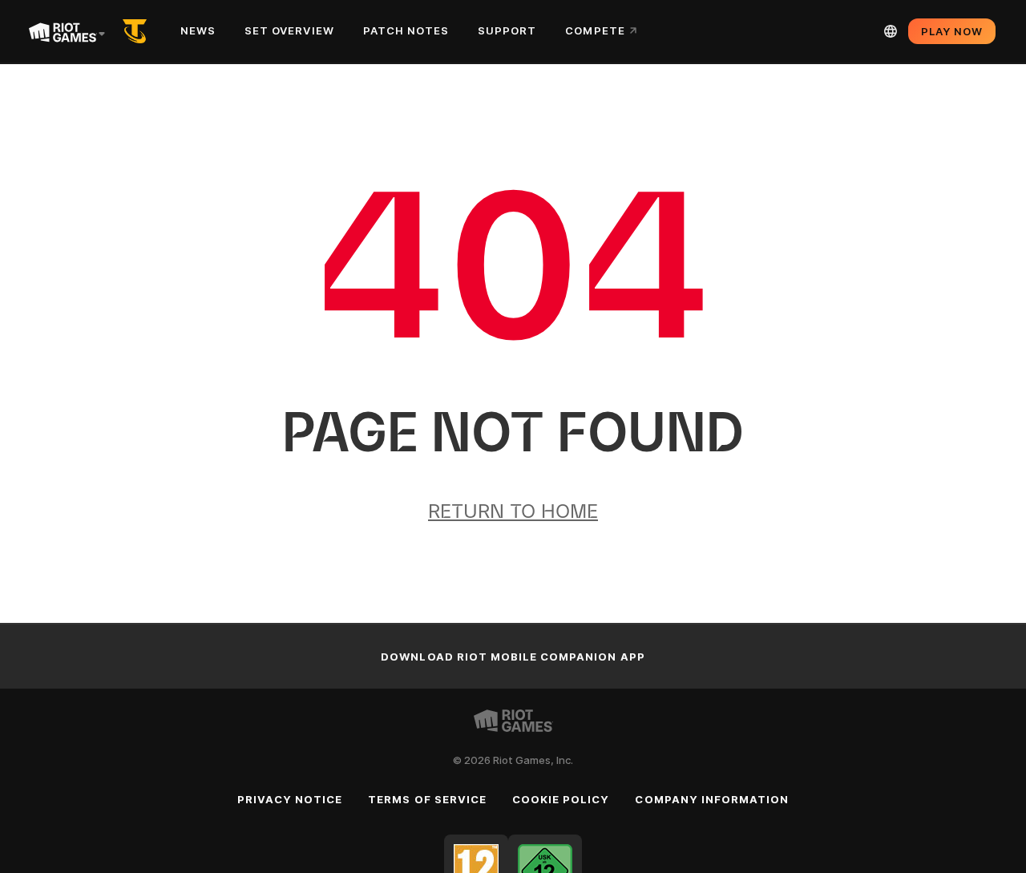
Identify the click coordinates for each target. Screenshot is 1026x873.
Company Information (712, 799)
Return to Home (513, 511)
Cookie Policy (561, 799)
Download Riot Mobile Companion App (512, 656)
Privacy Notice (290, 799)
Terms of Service (427, 799)
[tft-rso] (138, 31)
